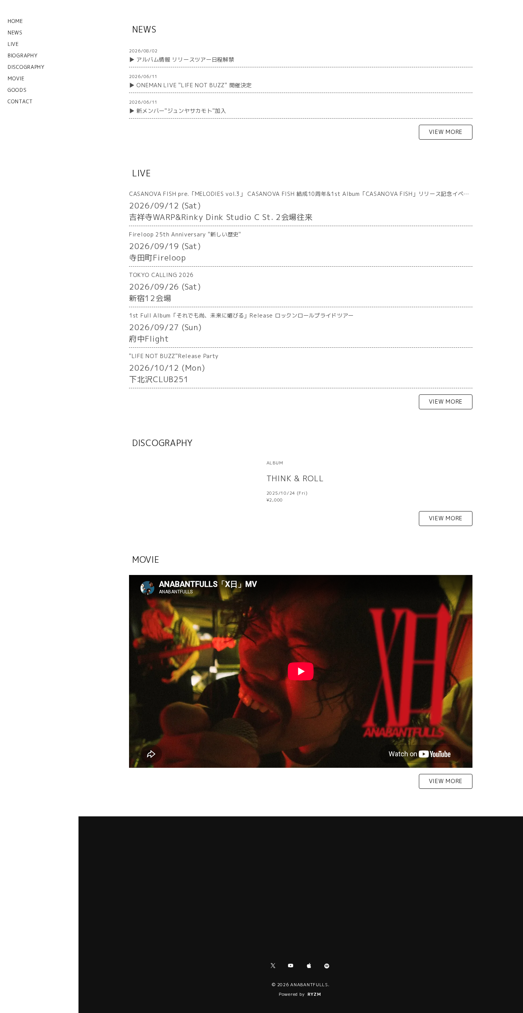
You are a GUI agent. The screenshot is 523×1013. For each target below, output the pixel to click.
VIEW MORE (446, 132)
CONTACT (20, 101)
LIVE (13, 44)
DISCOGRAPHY (26, 67)
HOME (15, 21)
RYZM (314, 994)
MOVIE (16, 78)
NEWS (15, 32)
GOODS (17, 89)
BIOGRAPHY (23, 55)
